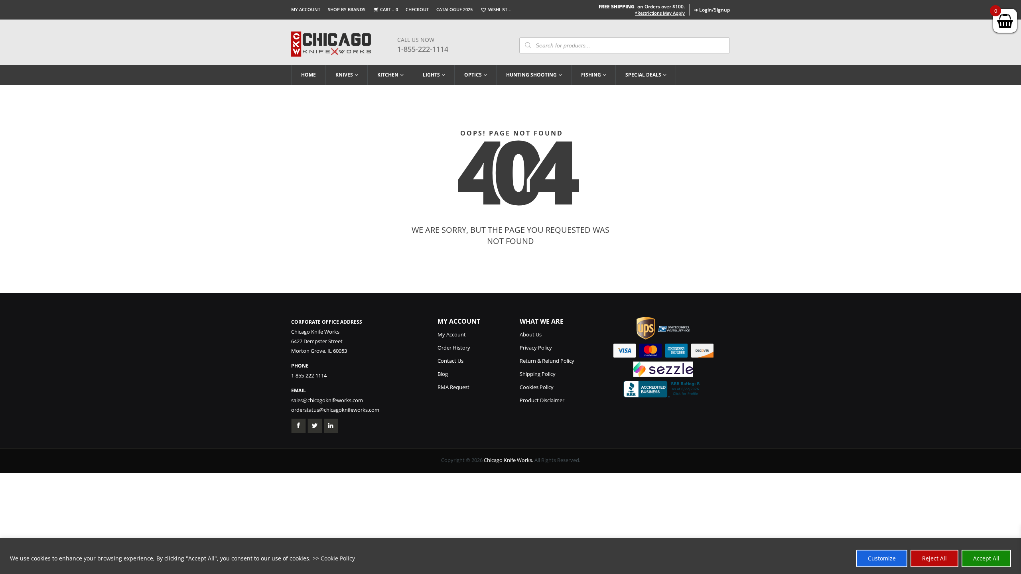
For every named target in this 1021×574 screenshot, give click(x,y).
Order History (454, 347)
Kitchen (387, 74)
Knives (344, 74)
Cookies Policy (537, 387)
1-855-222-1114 (422, 49)
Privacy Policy (536, 347)
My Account (305, 9)
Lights (431, 74)
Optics (473, 74)
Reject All (934, 558)
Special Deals (643, 74)
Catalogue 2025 (454, 9)
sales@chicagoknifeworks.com (327, 400)
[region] (510, 556)
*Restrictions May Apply (660, 13)
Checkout (417, 9)
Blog (443, 373)
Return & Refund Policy (547, 360)
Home (308, 74)
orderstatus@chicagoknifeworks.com (335, 409)
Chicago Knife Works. (508, 460)
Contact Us (450, 360)
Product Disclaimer (542, 400)
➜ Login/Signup (712, 9)
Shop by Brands (346, 9)
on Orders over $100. (642, 6)
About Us (531, 334)
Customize (882, 558)
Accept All (986, 558)
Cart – (389, 9)
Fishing (591, 74)
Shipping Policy (538, 373)
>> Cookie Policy (334, 558)
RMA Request (453, 387)
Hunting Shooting (531, 74)
